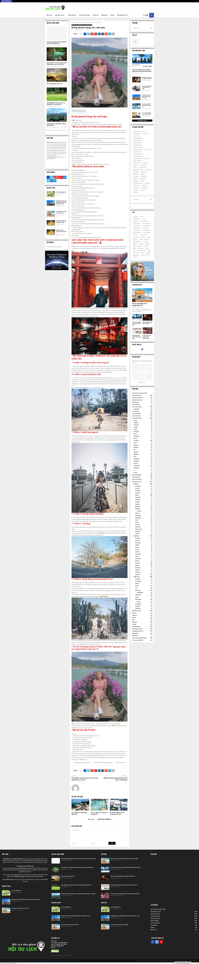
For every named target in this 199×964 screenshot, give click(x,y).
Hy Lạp (135, 438)
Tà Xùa (137, 522)
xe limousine (144, 187)
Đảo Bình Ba (140, 592)
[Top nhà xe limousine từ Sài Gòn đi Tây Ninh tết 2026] (136, 88)
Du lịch (146, 133)
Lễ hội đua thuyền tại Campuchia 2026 (61, 221)
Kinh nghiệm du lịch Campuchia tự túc (52, 960)
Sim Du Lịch (96, 15)
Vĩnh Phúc (137, 531)
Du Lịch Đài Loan (136, 415)
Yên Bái (137, 533)
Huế (136, 588)
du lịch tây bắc (137, 158)
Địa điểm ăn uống (136, 610)
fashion (145, 163)
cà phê (144, 131)
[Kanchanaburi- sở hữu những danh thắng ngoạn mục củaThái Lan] (57, 54)
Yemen (135, 472)
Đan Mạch (136, 431)
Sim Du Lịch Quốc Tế (73, 960)
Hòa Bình (137, 499)
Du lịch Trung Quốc (138, 156)
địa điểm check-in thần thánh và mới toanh (112, 248)
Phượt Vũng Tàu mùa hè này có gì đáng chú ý (103, 762)
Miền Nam (136, 536)
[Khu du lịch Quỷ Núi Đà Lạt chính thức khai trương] (147, 317)
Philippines (136, 459)
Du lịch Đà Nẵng (137, 133)
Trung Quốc (136, 185)
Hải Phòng (138, 497)
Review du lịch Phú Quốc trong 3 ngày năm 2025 (146, 96)
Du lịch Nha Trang (137, 142)
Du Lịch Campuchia (137, 406)
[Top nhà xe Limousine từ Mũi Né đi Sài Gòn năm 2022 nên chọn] (136, 79)
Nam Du (137, 560)
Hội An (138, 601)
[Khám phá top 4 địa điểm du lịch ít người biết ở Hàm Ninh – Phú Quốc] (57, 115)
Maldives (136, 447)
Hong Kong (136, 436)
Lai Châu (137, 502)
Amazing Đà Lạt (64, 960)
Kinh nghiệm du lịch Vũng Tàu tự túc (82, 762)
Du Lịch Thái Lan (136, 477)
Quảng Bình (138, 515)
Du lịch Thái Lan (137, 151)
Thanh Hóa (138, 526)
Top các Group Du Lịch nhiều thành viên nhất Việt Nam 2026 (141, 70)
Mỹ (134, 449)
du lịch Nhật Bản (136, 225)
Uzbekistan (136, 468)
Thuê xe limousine (39, 960)
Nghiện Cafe (104, 15)
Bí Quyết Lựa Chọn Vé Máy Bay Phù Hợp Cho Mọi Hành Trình (61, 202)
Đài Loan (135, 190)
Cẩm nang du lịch (59, 15)
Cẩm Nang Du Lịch (136, 395)
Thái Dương (50, 45)
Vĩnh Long (137, 572)
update (144, 185)
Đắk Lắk (137, 583)
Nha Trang (138, 590)
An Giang (137, 538)
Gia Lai (137, 585)
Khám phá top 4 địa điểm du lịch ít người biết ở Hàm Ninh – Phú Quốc (78, 893)
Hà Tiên (137, 556)
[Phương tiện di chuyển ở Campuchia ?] (51, 232)
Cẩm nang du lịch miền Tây (54, 84)
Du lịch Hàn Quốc (137, 140)
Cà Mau (137, 545)
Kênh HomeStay (72, 15)
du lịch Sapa (147, 149)
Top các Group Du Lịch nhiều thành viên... (136, 323)
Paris (135, 456)
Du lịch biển (135, 221)
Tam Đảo (137, 524)
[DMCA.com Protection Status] (55, 952)
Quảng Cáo (58, 947)
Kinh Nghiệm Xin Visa (137, 631)
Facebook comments (104, 819)
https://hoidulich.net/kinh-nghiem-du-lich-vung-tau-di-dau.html (87, 387)
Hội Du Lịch (49, 15)
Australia (136, 422)
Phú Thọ (137, 513)
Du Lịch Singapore (136, 474)
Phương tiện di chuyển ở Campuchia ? (61, 231)
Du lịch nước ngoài (138, 147)
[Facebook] (144, 15)
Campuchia (136, 131)
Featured (134, 615)
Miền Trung (136, 576)
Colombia (136, 425)
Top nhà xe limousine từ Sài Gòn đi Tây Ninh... (147, 87)
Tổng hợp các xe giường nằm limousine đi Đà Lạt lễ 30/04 (125, 893)
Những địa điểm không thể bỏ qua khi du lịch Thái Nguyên (115, 779)
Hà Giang (137, 493)
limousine (136, 172)
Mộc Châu (137, 506)
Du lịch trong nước (146, 230)
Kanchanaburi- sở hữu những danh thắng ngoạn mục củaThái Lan (57, 63)
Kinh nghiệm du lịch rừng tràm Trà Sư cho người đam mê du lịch (85, 779)
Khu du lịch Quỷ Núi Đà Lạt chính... (147, 322)
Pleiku (136, 597)
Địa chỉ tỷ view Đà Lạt (120, 762)
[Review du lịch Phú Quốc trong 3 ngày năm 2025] (136, 97)
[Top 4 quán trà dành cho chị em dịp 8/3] (136, 115)
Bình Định (137, 579)
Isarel (135, 443)
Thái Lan (147, 183)
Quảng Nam (138, 599)
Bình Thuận (138, 542)
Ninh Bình (137, 508)
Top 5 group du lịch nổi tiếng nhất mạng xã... (146, 105)
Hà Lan (135, 434)
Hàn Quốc (143, 165)
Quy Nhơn (137, 606)
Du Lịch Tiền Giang (136, 479)
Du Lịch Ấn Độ (135, 402)
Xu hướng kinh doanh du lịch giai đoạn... (136, 337)
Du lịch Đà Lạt (135, 411)
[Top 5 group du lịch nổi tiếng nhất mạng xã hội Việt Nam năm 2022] (136, 106)
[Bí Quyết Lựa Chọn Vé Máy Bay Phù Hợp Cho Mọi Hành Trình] (51, 203)
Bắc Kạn (137, 488)
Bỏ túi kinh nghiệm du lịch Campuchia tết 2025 (117, 813)
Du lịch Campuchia (138, 138)
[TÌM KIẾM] (150, 28)
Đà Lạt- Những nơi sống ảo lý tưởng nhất (99, 813)
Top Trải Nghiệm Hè (61, 192)
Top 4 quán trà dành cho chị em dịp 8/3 (146, 113)
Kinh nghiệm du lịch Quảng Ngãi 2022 (79, 813)
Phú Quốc (144, 176)
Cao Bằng (137, 490)
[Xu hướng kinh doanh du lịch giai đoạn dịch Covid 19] (137, 330)
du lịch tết (146, 158)
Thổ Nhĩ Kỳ (136, 461)
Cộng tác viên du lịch (137, 400)
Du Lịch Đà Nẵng (136, 413)
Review (135, 178)
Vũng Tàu (82, 130)
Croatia (135, 427)
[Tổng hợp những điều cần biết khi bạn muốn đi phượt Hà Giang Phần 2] (57, 33)
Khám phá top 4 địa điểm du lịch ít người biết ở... (56, 124)
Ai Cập (135, 420)
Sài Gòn (135, 181)
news (143, 174)
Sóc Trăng (138, 567)
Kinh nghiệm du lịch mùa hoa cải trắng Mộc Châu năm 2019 (56, 104)
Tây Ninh (137, 570)
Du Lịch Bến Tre (136, 404)
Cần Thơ (137, 549)
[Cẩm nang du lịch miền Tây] (57, 75)
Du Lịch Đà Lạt (137, 163)
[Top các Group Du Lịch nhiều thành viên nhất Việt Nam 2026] (142, 61)
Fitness (134, 617)
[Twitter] (145, 15)
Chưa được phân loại (137, 397)
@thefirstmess (142, 382)
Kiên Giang (138, 558)
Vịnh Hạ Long (138, 529)
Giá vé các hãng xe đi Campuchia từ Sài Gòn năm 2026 (124, 858)
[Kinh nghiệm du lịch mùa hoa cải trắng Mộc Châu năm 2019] (57, 94)
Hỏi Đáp (112, 15)
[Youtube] (147, 15)
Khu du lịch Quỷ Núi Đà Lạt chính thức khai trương (123, 876)
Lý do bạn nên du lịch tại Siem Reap (61, 212)
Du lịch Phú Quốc (137, 149)
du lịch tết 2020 (137, 160)
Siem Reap (136, 409)
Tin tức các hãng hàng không (139, 638)
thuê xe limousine (137, 183)
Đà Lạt (143, 190)
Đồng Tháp (138, 554)
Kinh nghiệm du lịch (122, 15)
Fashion (134, 613)
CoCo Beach (138, 581)
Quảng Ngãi (138, 604)
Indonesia (136, 440)
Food (133, 619)
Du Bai (135, 429)
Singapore (143, 178)
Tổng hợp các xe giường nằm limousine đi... (147, 337)
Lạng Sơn (137, 504)
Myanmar (136, 452)
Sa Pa (136, 520)
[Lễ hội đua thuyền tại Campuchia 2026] (51, 223)
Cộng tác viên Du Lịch (67, 955)
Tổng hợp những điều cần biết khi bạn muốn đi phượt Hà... (56, 43)
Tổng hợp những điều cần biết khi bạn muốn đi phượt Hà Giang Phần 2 (78, 858)
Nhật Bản (136, 176)
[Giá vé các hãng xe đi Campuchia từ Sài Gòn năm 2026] (142, 295)
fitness (135, 165)
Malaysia (144, 172)
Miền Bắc (136, 174)
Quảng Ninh (138, 517)
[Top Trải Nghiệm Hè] (51, 194)
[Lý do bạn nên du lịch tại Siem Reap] (51, 213)
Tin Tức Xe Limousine (84, 15)
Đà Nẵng (135, 192)
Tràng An (139, 511)
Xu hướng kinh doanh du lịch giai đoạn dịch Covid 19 (124, 885)
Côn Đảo (137, 551)
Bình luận (91, 819)
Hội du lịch (143, 167)
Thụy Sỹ (136, 463)
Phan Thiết (138, 594)
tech (142, 181)
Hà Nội (135, 167)
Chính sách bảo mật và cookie (183, 962)
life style (148, 169)
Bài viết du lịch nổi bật (137, 393)
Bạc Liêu (137, 540)
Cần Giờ (137, 547)
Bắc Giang (137, 486)
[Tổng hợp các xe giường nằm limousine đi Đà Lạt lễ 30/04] (147, 330)
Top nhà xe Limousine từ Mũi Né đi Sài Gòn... (147, 78)
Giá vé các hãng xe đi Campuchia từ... (139, 304)
